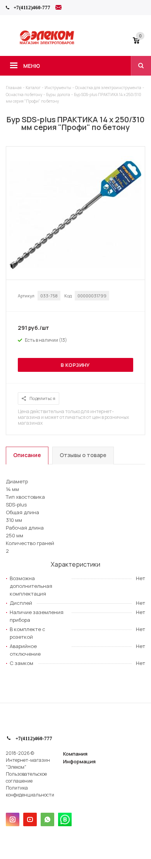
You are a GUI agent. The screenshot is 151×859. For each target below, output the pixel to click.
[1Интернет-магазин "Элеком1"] (47, 43)
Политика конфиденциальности (30, 791)
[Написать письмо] (58, 8)
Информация (79, 761)
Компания (75, 753)
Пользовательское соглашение (26, 777)
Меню (31, 65)
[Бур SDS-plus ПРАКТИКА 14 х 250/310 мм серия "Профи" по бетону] (75, 272)
